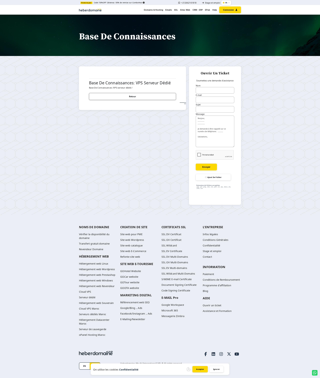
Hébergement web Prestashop (97, 275)
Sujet (198, 104)
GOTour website (129, 282)
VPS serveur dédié (122, 87)
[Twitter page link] (229, 354)
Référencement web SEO (135, 302)
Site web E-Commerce (133, 251)
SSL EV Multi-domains (174, 268)
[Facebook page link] (206, 354)
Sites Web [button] (185, 10)
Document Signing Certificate (179, 285)
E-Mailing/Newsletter (132, 319)
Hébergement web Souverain (96, 303)
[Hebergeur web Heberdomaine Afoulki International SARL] (90, 9)
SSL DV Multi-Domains (175, 256)
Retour (132, 96)
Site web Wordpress (132, 240)
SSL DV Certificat (171, 234)
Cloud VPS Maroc (89, 308)
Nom (198, 85)
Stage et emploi (212, 2)
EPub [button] (207, 10)
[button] (230, 9)
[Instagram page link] (221, 354)
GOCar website (129, 276)
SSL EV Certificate (172, 251)
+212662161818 (188, 2)
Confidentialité (211, 245)
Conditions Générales (215, 240)
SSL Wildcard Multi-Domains (178, 273)
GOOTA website (129, 288)
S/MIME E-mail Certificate (177, 279)
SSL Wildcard (169, 245)
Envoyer (206, 167)
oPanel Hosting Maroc (92, 335)
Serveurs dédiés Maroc (92, 314)
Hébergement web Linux (93, 263)
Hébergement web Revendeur (97, 286)
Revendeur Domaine (91, 249)
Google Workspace (173, 305)
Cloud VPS (85, 291)
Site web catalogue (131, 245)
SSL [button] (176, 10)
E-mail (199, 95)
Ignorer (216, 369)
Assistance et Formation (217, 311)
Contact (207, 256)
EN (84, 366)
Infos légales (210, 234)
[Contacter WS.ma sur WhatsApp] (315, 373)
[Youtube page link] (237, 354)
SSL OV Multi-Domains (175, 262)
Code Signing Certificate (176, 290)
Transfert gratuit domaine (94, 243)
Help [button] (214, 10)
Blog (205, 291)
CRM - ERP (197, 10)
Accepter (200, 369)
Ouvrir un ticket (212, 305)
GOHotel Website (130, 271)
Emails (168, 10)
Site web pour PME (131, 234)
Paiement (208, 274)
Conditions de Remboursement (221, 279)
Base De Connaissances (100, 87)
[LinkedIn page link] (213, 354)
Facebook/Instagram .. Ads (136, 313)
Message (200, 114)
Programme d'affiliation (217, 285)
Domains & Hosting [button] (153, 10)
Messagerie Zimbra (173, 316)
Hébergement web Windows (96, 280)
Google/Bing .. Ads (131, 308)
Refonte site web (130, 256)
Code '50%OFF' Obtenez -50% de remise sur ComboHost (118, 2)
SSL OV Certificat (171, 240)
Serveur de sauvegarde (92, 329)
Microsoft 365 (170, 310)
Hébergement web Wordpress (97, 269)
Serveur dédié (87, 297)
